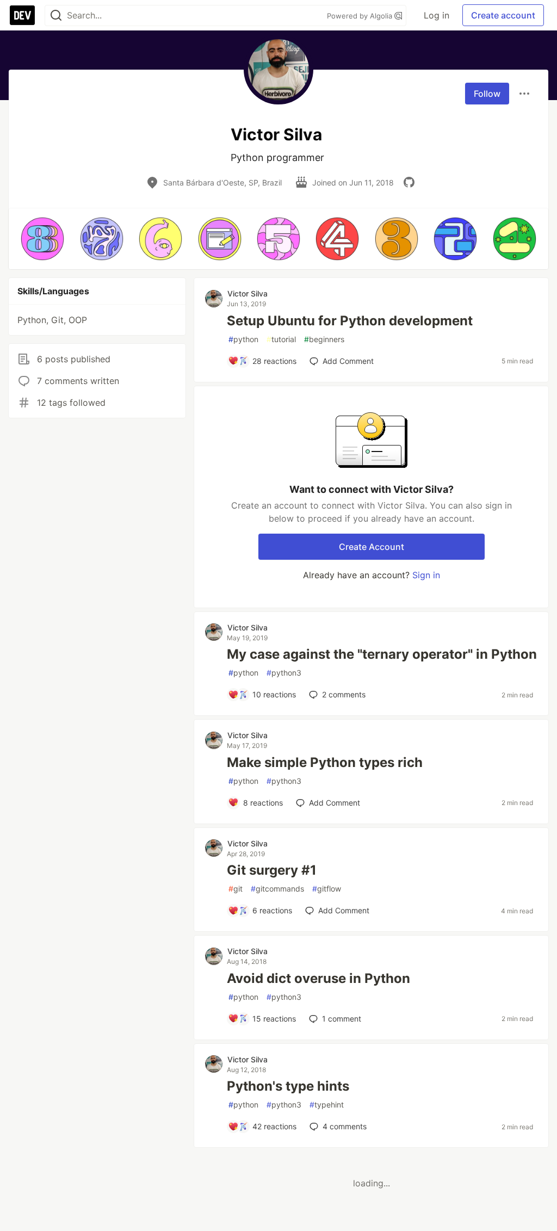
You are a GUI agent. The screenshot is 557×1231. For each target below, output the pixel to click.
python (243, 339)
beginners (324, 339)
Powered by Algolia (360, 15)
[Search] (56, 15)
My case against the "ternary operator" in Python (382, 654)
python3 (284, 672)
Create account (503, 15)
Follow (487, 93)
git (235, 888)
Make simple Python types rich (325, 762)
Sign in (426, 575)
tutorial (281, 339)
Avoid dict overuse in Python (318, 978)
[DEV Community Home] (22, 15)
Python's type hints (288, 1086)
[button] (42, 239)
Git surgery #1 (272, 870)
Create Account (371, 546)
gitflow (326, 888)
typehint (327, 1104)
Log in (436, 15)
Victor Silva (247, 293)
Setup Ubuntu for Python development (350, 321)
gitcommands (277, 888)
